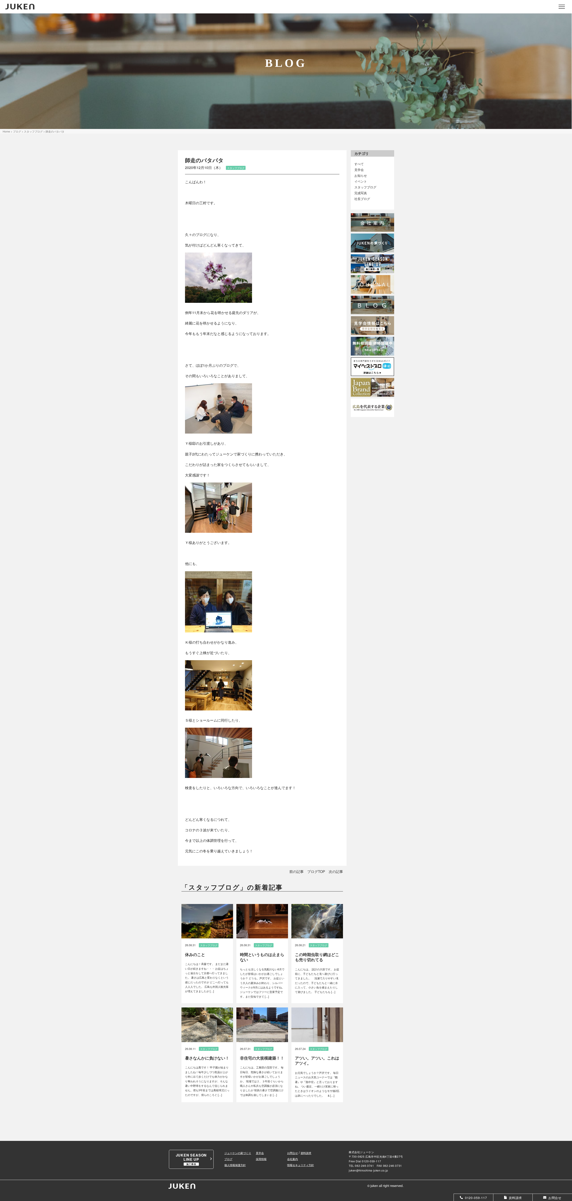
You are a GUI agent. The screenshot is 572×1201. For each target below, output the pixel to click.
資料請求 (306, 1153)
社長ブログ (362, 198)
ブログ (228, 1159)
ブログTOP (316, 871)
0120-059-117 (371, 1161)
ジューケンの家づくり (237, 1153)
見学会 (359, 169)
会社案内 (292, 1159)
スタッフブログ (365, 187)
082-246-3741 (364, 1165)
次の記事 (336, 871)
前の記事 (296, 871)
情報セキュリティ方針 (300, 1165)
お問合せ (292, 1153)
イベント (360, 181)
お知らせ (360, 175)
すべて (359, 163)
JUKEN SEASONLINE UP (191, 1159)
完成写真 (360, 192)
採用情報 (261, 1159)
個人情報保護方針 (235, 1165)
